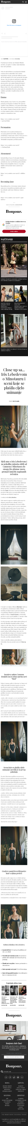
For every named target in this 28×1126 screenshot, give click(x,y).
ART (7, 1098)
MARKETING (11, 1114)
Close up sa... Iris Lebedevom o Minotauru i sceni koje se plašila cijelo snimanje (14, 381)
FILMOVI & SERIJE (7, 1100)
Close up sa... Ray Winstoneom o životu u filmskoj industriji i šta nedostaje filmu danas (14, 1000)
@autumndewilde (18, 204)
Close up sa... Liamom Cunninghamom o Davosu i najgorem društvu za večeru (5, 1000)
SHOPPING (7, 1089)
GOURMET (21, 1102)
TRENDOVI (21, 1091)
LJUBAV (21, 1107)
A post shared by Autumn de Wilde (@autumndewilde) (14, 41)
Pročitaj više (4, 1005)
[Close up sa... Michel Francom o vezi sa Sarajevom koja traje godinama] (23, 990)
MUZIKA (7, 1105)
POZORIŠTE (7, 1102)
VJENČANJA (21, 1109)
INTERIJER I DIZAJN (20, 1100)
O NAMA (2, 1114)
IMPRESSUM (7, 1114)
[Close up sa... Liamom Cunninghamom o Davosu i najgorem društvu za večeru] (5, 990)
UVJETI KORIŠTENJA (17, 1114)
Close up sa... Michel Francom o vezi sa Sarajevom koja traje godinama (22, 999)
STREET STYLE (7, 1087)
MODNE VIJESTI (7, 1086)
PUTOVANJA (20, 1105)
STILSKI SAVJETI (7, 1091)
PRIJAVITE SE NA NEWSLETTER (14, 1057)
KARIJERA (21, 1098)
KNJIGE (7, 1104)
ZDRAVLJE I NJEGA (21, 1089)
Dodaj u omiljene (14, 231)
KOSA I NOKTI (21, 1087)
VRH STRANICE (24, 1114)
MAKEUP (20, 1086)
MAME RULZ (20, 1104)
